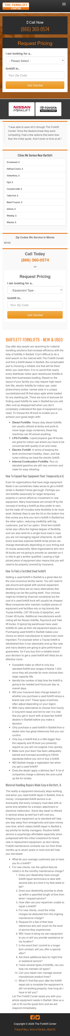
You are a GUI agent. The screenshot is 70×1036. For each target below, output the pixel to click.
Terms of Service (37, 1029)
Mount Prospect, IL (15, 202)
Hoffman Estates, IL (15, 168)
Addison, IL (11, 208)
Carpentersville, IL (14, 188)
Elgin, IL (10, 182)
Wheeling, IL (12, 215)
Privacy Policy (21, 1029)
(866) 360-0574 (35, 29)
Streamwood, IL (13, 162)
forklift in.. (13, 69)
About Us (51, 1029)
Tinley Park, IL (12, 195)
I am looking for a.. (19, 54)
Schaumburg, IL (13, 175)
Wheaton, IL (11, 222)
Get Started (35, 85)
